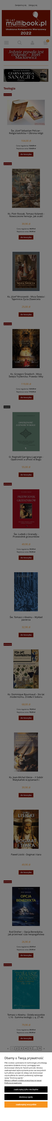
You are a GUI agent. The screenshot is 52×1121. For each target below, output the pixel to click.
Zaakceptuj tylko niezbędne (26, 1089)
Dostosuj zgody (26, 1097)
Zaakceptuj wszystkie (26, 1104)
